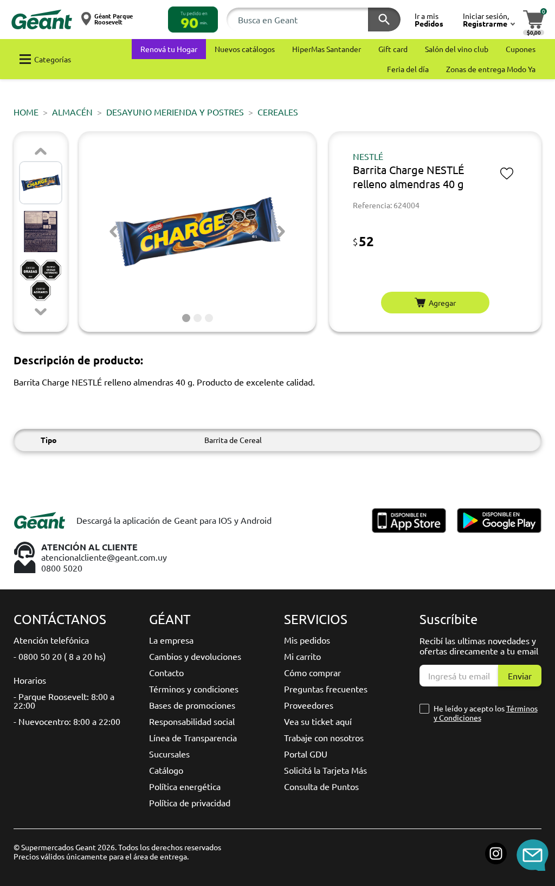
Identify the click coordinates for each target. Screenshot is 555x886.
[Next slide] (40, 312)
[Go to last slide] (113, 231)
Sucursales (169, 753)
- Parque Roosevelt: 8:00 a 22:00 (64, 700)
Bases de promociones (192, 705)
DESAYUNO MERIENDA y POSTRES (175, 111)
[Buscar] (384, 19)
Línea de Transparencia (193, 737)
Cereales (277, 111)
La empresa (171, 639)
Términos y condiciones (193, 688)
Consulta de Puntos (321, 786)
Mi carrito (302, 656)
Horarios (30, 680)
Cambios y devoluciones (195, 656)
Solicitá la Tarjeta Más (325, 770)
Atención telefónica (51, 639)
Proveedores (308, 705)
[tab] (186, 318)
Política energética (185, 786)
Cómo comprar (312, 672)
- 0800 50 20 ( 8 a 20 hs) (60, 656)
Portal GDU (305, 753)
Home (26, 111)
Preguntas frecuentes (325, 688)
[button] (193, 20)
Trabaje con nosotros (324, 737)
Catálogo (166, 770)
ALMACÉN (72, 111)
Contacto (166, 672)
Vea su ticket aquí (318, 721)
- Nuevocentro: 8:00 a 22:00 (67, 721)
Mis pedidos (307, 639)
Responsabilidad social (192, 721)
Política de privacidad (189, 802)
